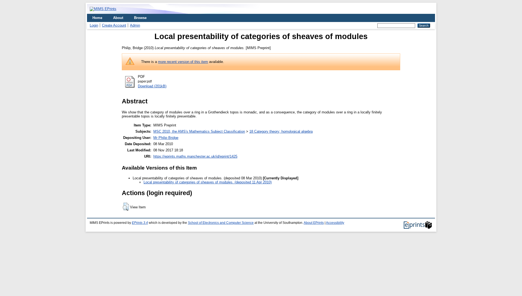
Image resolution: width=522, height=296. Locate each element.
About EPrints (314, 222)
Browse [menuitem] (140, 18)
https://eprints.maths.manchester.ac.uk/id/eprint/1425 (195, 156)
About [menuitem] (118, 18)
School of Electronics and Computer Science (221, 222)
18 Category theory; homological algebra (281, 131)
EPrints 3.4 (140, 222)
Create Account (114, 25)
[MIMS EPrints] (103, 9)
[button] (126, 207)
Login (94, 25)
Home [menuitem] (97, 18)
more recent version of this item (183, 62)
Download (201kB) (152, 86)
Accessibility (335, 222)
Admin (135, 25)
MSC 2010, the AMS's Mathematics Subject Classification (199, 131)
